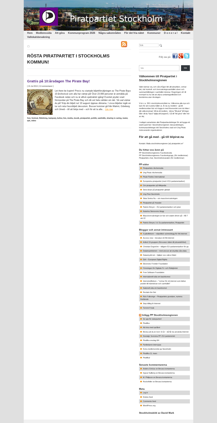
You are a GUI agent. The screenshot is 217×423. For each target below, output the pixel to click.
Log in (145, 393)
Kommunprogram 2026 (81, 32)
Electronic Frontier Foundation (155, 264)
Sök (185, 68)
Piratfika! (146, 358)
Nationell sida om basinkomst (155, 288)
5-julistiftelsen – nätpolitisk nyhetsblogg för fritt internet (165, 234)
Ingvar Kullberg (149, 373)
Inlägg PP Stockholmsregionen (160, 315)
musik (76, 118)
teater (125, 118)
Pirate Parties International (153, 177)
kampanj (52, 118)
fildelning (43, 118)
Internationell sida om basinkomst (156, 277)
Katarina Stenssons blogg (153, 211)
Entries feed (148, 397)
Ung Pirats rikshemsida (152, 173)
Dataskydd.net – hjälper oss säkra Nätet (159, 255)
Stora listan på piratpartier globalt (156, 190)
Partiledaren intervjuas (152, 345)
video (33, 121)
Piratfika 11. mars (150, 353)
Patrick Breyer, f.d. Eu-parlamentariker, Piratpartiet (163, 223)
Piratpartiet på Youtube (152, 203)
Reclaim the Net (149, 292)
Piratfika (146, 323)
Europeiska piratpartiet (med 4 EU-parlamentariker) (164, 181)
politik (94, 118)
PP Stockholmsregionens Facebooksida (155, 153)
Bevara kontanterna (166, 369)
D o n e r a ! (170, 32)
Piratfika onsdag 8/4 (151, 340)
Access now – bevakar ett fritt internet (158, 238)
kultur (59, 118)
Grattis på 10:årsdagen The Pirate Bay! (58, 81)
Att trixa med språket (151, 327)
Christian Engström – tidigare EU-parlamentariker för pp (166, 247)
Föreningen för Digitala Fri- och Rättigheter (160, 268)
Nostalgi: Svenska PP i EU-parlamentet (159, 336)
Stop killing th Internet (151, 303)
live (64, 118)
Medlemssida (44, 32)
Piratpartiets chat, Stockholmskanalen (154, 158)
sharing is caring (114, 118)
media (70, 118)
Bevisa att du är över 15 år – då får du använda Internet (166, 332)
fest (29, 118)
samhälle (102, 118)
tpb (28, 121)
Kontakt (185, 32)
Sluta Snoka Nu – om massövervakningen (160, 198)
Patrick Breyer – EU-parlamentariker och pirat (162, 207)
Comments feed (149, 401)
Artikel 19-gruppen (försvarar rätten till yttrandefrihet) (164, 242)
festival (35, 118)
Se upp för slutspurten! (152, 319)
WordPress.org (149, 405)
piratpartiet (85, 118)
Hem (30, 32)
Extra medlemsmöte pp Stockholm (157, 349)
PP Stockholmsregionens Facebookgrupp (156, 155)
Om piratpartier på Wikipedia (154, 185)
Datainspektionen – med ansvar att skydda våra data (164, 251)
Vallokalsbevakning (38, 36)
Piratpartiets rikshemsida (153, 168)
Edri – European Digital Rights (155, 259)
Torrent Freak (148, 308)
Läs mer (109, 109)
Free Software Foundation (153, 272)
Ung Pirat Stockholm (151, 194)
